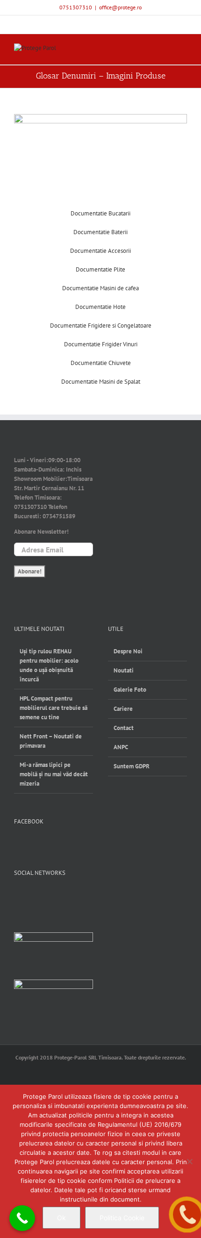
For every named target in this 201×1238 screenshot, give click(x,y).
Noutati (124, 670)
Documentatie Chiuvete (101, 363)
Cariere (123, 709)
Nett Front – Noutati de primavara (51, 741)
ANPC (121, 747)
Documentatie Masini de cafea (100, 288)
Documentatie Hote (100, 307)
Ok (61, 1218)
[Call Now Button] (22, 1218)
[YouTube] (33, 896)
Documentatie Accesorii (100, 251)
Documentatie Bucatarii (100, 213)
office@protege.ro (120, 7)
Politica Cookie (122, 1218)
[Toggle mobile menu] (183, 50)
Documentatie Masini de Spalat (100, 382)
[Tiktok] (64, 896)
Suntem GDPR (132, 766)
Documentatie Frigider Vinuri (100, 344)
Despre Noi (128, 651)
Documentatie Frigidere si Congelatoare (100, 325)
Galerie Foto (130, 690)
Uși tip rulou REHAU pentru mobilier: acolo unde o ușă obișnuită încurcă (49, 665)
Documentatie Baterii (100, 232)
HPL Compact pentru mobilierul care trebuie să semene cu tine (53, 707)
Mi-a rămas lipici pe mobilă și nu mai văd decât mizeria (54, 774)
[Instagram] (49, 896)
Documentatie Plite (100, 269)
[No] (189, 1161)
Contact (124, 728)
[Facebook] (18, 896)
